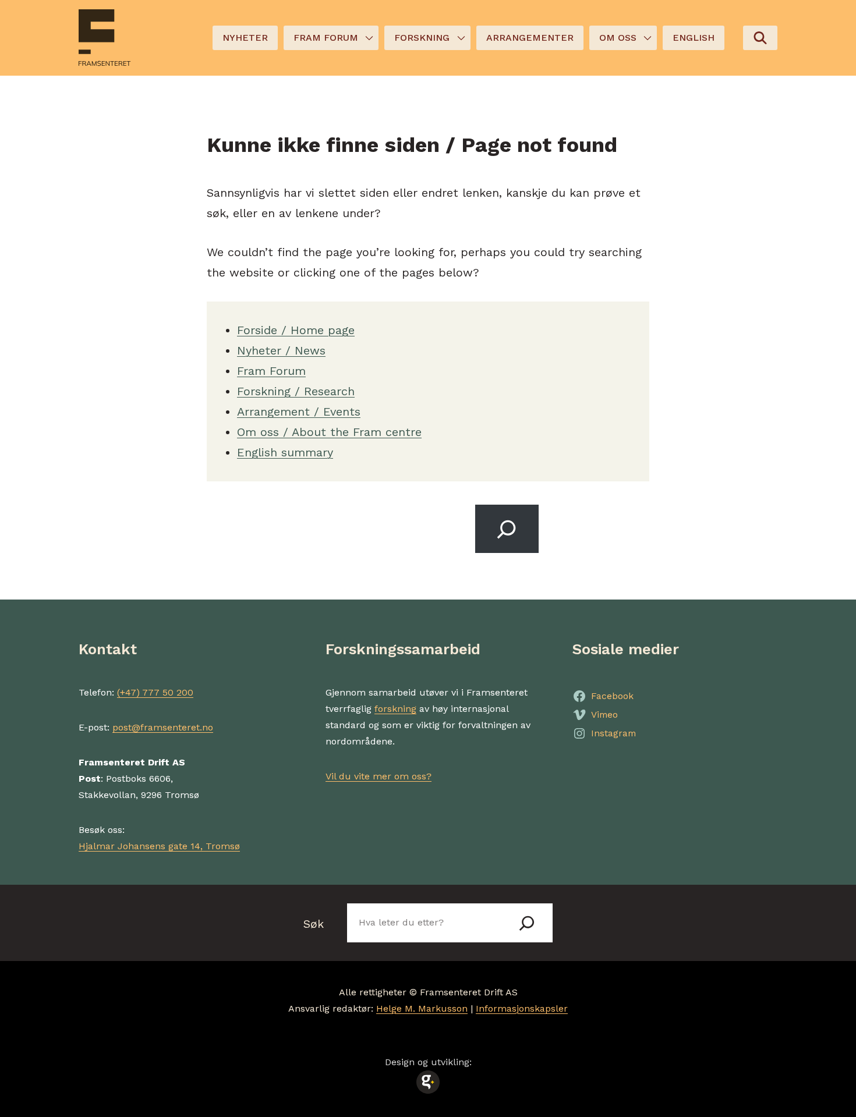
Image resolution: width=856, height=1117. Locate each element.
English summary (285, 452)
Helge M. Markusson (422, 1008)
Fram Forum (271, 371)
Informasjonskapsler (522, 1008)
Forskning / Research (296, 391)
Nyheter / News (281, 350)
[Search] (507, 529)
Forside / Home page (296, 330)
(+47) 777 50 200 (155, 692)
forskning (395, 708)
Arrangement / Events (298, 412)
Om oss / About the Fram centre (329, 432)
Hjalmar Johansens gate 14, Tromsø (159, 846)
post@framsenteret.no (162, 727)
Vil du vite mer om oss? (378, 776)
